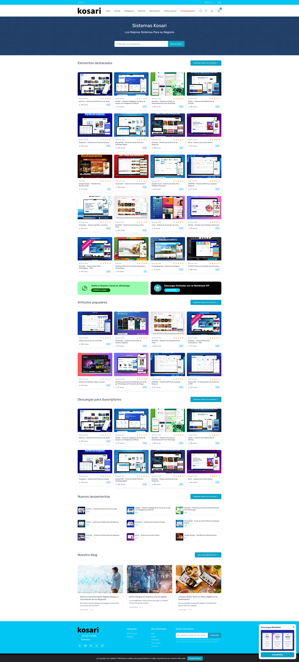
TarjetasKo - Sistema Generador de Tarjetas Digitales (128, 342)
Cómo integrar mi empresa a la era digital (147, 597)
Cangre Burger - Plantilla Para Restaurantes (90, 185)
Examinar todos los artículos (205, 63)
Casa (108, 11)
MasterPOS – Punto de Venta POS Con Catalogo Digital (129, 143)
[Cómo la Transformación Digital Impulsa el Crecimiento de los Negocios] (100, 579)
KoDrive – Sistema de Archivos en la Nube (94, 101)
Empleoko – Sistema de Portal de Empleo (94, 142)
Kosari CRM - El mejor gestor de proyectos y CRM (203, 383)
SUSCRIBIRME (277, 655)
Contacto (207, 2)
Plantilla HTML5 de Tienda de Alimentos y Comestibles (130, 267)
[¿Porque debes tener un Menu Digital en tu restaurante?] (198, 579)
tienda (117, 11)
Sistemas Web (83, 98)
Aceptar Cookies (195, 658)
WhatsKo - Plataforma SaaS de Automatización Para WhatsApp (163, 102)
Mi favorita (155, 640)
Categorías (129, 11)
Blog (219, 2)
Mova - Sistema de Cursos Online (200, 142)
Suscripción (155, 11)
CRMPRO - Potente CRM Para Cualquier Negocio (202, 185)
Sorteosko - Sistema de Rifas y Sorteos (93, 225)
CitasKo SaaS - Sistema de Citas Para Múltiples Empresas (165, 185)
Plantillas (82, 181)
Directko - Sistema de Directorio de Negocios (165, 143)
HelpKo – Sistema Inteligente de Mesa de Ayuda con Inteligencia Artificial (130, 102)
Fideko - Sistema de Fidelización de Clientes (201, 102)
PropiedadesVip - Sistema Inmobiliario (166, 266)
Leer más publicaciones (207, 555)
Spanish (81, 2)
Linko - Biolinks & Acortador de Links (165, 225)
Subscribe (214, 635)
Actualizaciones (188, 11)
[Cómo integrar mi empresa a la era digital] (149, 579)
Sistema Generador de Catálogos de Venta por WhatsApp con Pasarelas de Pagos (131, 383)
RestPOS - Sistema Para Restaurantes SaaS (129, 226)
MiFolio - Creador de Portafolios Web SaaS (203, 225)
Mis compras (156, 643)
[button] (200, 10)
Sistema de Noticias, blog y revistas (92, 382)
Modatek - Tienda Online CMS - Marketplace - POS (90, 267)
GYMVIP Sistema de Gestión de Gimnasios (203, 266)
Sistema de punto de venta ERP (90, 341)
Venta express (170, 11)
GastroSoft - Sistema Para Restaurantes (130, 184)
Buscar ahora (176, 44)
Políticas (141, 11)
